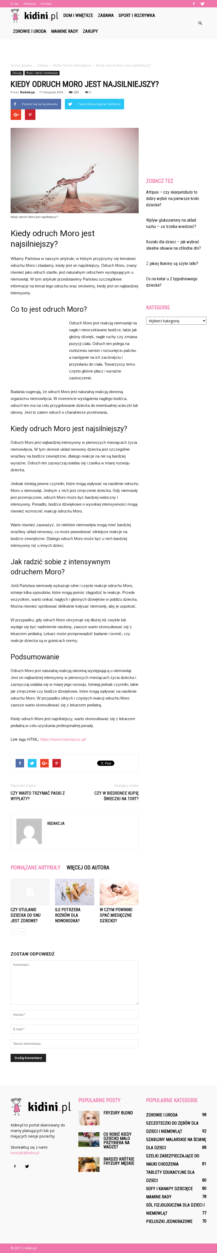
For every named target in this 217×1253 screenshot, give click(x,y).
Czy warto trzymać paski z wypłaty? (38, 796)
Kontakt (46, 4)
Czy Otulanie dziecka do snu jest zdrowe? (25, 915)
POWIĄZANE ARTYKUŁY (35, 867)
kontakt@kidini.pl (25, 1152)
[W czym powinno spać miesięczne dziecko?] (119, 892)
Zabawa (106, 15)
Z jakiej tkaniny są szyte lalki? (172, 263)
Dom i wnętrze (78, 15)
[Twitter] (202, 3)
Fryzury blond (118, 1112)
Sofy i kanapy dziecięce (169, 1188)
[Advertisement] (108, 51)
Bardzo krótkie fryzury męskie (118, 1161)
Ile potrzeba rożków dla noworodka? (67, 915)
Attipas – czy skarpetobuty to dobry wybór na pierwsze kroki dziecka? (172, 198)
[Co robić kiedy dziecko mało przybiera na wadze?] (89, 1139)
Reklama (30, 4)
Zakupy (90, 31)
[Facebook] (194, 3)
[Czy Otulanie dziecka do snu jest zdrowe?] (30, 892)
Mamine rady (64, 31)
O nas (15, 4)
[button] (200, 23)
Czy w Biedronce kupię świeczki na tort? (116, 796)
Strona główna (21, 65)
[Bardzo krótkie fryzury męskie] (89, 1164)
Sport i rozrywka (137, 15)
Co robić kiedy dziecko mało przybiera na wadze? (117, 1140)
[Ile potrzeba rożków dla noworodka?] (74, 892)
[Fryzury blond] (89, 1118)
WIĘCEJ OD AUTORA (88, 867)
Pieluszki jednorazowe (169, 1221)
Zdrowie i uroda (29, 31)
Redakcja (27, 92)
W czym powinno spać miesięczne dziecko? (116, 915)
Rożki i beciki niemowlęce (42, 73)
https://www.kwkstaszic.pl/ (63, 739)
